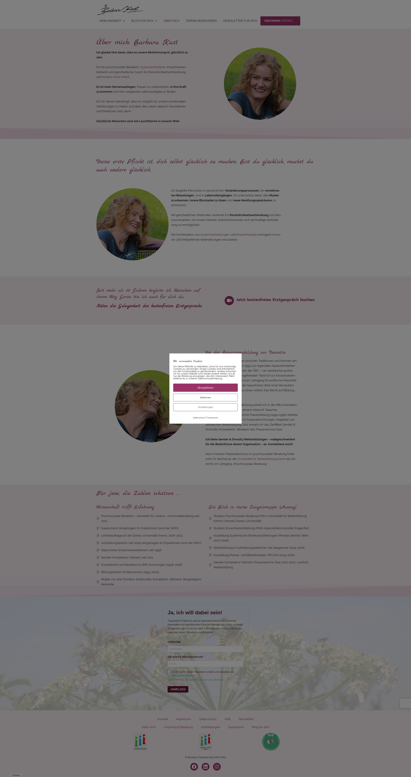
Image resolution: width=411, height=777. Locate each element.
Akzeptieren (205, 387)
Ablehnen (205, 397)
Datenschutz (199, 417)
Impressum (212, 417)
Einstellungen (205, 407)
